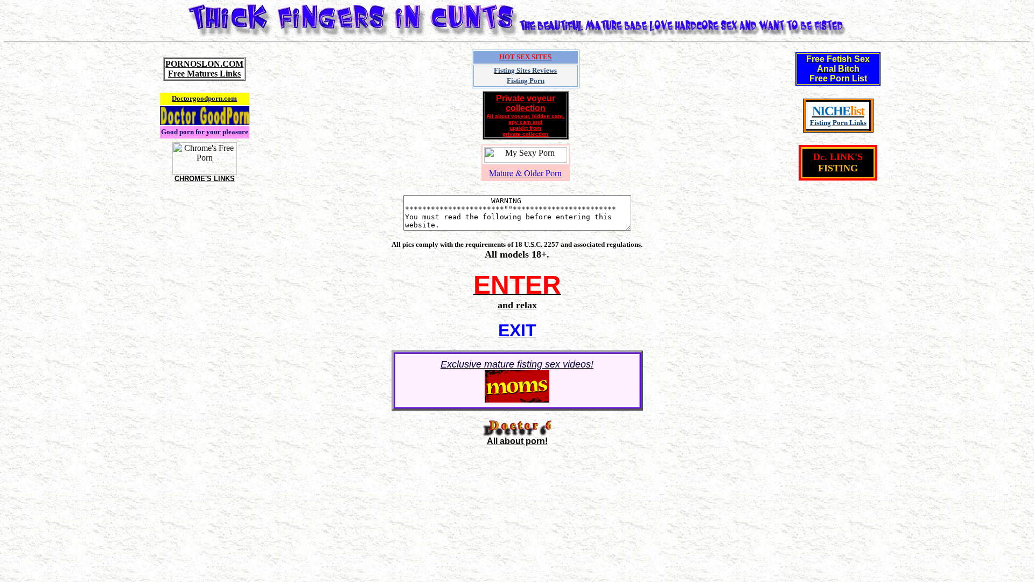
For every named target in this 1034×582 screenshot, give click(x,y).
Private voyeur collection (525, 115)
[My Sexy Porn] (525, 159)
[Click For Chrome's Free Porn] (204, 171)
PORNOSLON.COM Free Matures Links (204, 68)
